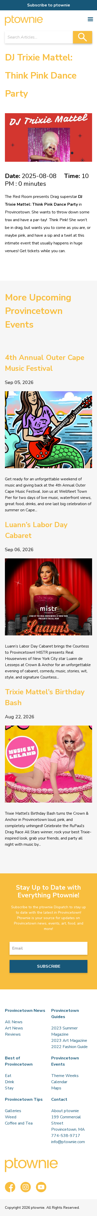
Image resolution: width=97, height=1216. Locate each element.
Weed (10, 1117)
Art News (14, 1028)
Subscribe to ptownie (48, 5)
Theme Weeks (65, 1076)
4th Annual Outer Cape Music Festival (44, 363)
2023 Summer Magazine (64, 1031)
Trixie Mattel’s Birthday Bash (45, 697)
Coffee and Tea (19, 1123)
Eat (8, 1076)
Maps (56, 1088)
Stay (9, 1088)
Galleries (13, 1111)
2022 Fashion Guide (69, 1047)
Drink (9, 1082)
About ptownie (65, 1111)
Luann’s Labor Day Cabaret (36, 530)
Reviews (13, 1034)
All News (14, 1022)
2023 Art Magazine (69, 1040)
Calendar (59, 1082)
